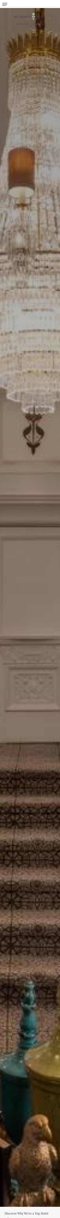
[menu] (4, 3)
